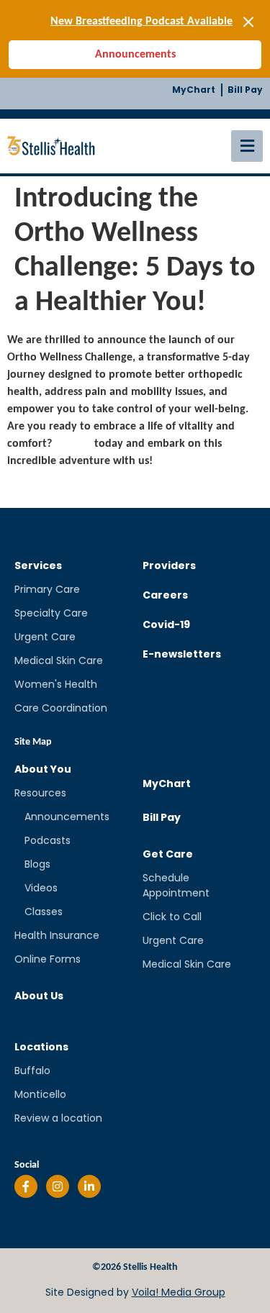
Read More (34, 488)
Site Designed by (135, 1292)
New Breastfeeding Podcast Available (141, 21)
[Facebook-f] (25, 1186)
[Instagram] (57, 1186)
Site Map (33, 742)
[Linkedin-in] (89, 1186)
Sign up (73, 444)
